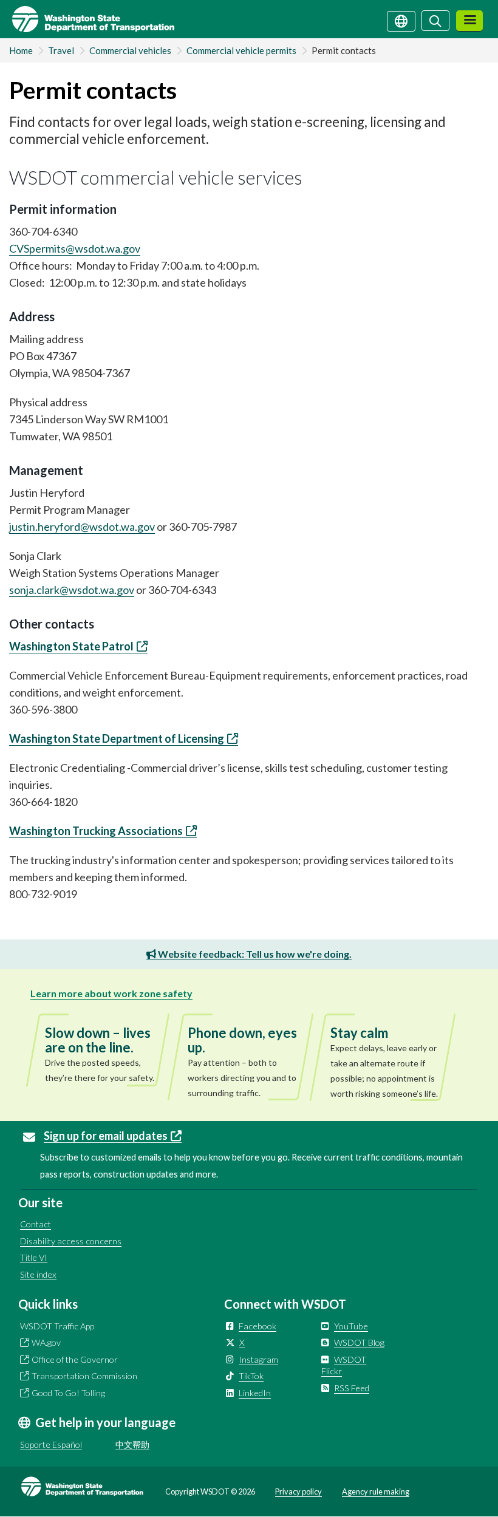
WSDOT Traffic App (57, 1326)
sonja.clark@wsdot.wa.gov (71, 589)
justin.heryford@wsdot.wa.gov (82, 526)
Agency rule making (375, 1491)
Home (21, 50)
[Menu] (469, 21)
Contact (35, 1224)
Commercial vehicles (130, 50)
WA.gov (46, 1342)
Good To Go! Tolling (68, 1393)
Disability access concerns (70, 1241)
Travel (61, 50)
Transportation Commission (84, 1376)
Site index (38, 1274)
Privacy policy (298, 1491)
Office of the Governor (75, 1359)
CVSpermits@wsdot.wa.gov (74, 248)
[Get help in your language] (401, 20)
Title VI (33, 1257)
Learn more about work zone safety (111, 993)
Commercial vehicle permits (241, 50)
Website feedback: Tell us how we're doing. (254, 954)
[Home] (87, 19)
